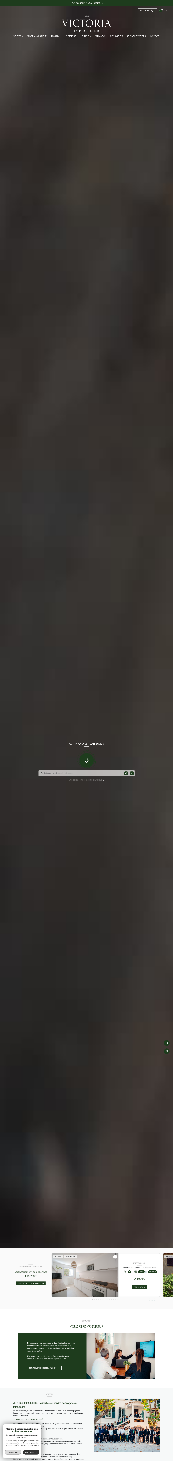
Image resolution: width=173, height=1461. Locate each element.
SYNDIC (85, 36)
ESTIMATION (100, 36)
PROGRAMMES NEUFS (37, 36)
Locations (70, 36)
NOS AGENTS (116, 36)
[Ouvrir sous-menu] (22, 36)
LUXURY (55, 36)
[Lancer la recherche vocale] (86, 759)
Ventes (17, 36)
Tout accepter (31, 1452)
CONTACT (154, 36)
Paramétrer (13, 1452)
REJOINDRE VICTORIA (136, 36)
